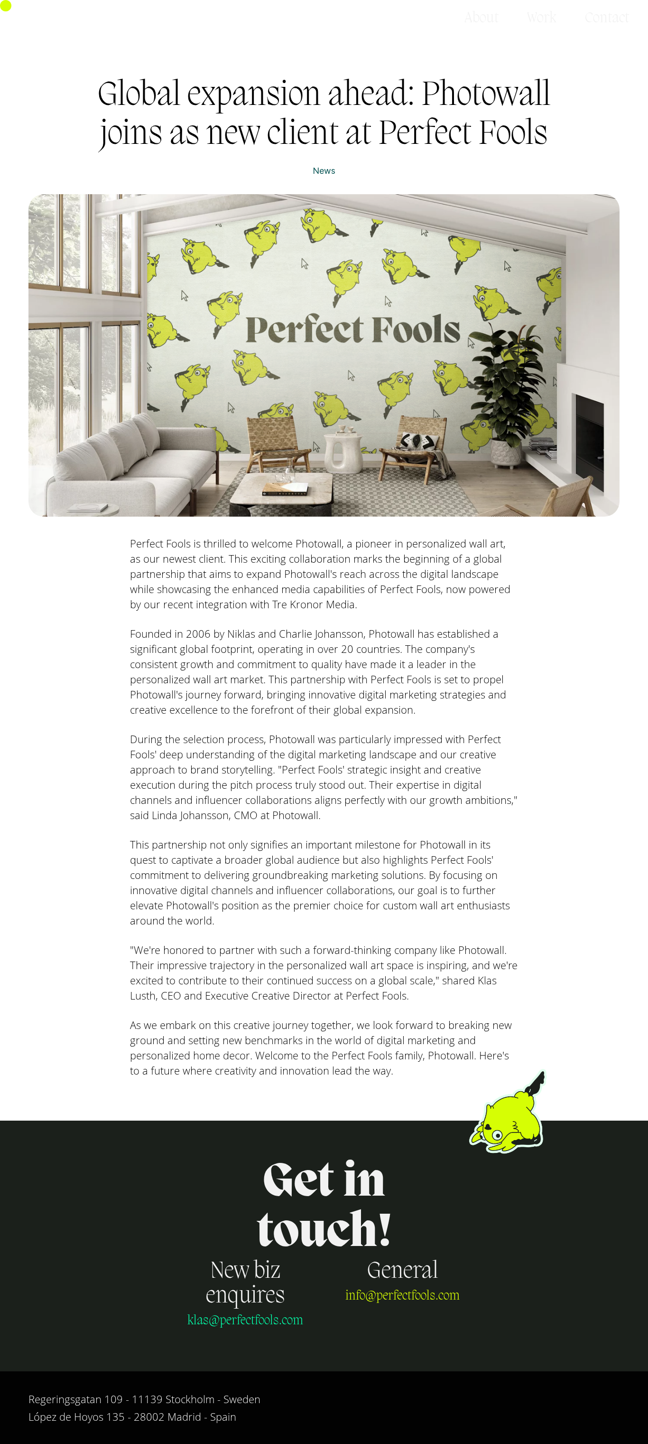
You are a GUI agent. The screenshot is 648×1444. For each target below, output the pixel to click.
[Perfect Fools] (65, 18)
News (324, 171)
